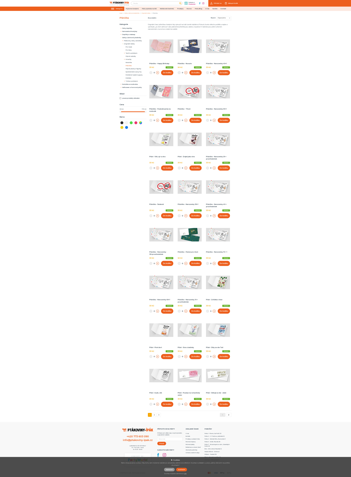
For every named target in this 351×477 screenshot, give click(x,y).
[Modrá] (126, 127)
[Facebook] (200, 3)
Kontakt (223, 9)
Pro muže (129, 47)
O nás (207, 9)
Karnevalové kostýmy (129, 31)
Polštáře (128, 78)
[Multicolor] (140, 122)
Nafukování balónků (167, 9)
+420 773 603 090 (138, 436)
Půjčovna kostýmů (132, 9)
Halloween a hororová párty (132, 87)
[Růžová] (135, 122)
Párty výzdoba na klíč (149, 9)
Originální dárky (129, 44)
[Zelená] (131, 122)
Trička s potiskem (132, 81)
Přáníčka (129, 65)
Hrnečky (128, 59)
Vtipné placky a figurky (133, 69)
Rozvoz (189, 9)
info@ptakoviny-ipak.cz (138, 440)
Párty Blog (198, 9)
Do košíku (167, 73)
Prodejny (180, 9)
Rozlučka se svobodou (130, 84)
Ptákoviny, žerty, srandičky (133, 41)
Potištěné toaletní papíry (134, 75)
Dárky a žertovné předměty (131, 37)
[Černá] (121, 122)
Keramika (129, 62)
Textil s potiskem (131, 53)
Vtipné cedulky (131, 56)
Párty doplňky (127, 28)
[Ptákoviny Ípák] (119, 3)
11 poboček (191, 4)
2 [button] (154, 415)
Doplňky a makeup (128, 34)
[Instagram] (203, 3)
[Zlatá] (121, 127)
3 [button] (158, 415)
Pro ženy (129, 50)
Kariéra (215, 9)
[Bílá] (126, 122)
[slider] (120, 111)
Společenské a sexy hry (134, 72)
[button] (215, 3)
